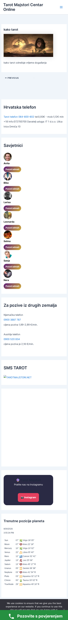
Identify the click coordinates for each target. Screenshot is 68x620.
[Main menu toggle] (61, 7)
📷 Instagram (28, 497)
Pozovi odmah (12, 169)
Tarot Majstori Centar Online (23, 7)
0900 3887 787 (12, 319)
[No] (64, 609)
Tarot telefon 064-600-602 (19, 116)
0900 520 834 (12, 339)
